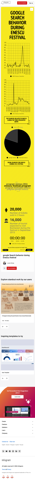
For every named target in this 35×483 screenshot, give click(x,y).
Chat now (12, 441)
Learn (3, 430)
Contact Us (5, 441)
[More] (31, 9)
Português (12, 444)
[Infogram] (5, 3)
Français (21, 444)
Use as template (22, 3)
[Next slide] (6, 326)
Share (6, 250)
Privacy (9, 469)
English (3, 444)
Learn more (17, 396)
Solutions (4, 427)
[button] (17, 76)
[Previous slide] (2, 326)
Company (4, 433)
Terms (4, 469)
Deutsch (8, 444)
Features (4, 424)
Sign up (31, 3)
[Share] (4, 268)
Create (4, 421)
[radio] (14, 127)
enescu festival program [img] (17, 185)
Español (17, 444)
